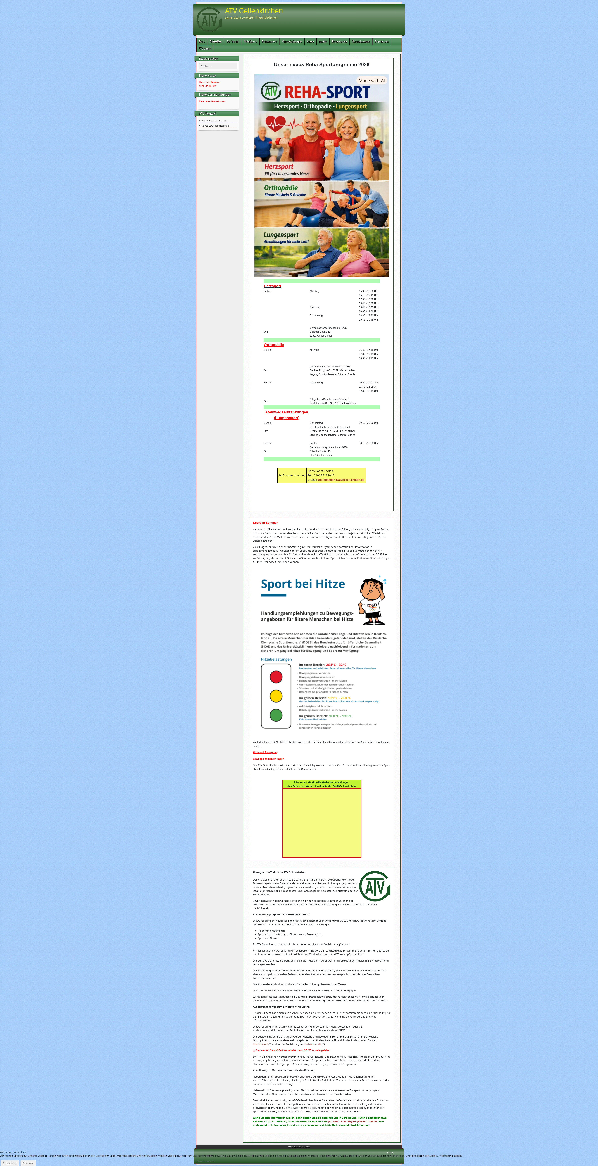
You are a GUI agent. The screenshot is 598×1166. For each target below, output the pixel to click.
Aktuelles (215, 41)
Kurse (310, 41)
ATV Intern (205, 48)
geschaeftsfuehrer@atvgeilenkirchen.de (352, 1121)
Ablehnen (28, 1163)
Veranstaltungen (292, 41)
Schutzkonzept (361, 41)
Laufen (323, 41)
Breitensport (269, 41)
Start (202, 41)
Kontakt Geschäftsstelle (215, 125)
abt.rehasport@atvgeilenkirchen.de (341, 479)
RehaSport (250, 41)
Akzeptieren (10, 1163)
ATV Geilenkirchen (254, 10)
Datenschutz (339, 41)
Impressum (382, 41)
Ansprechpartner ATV (214, 120)
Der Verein (233, 41)
